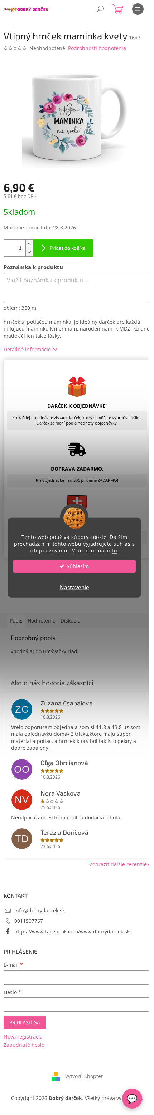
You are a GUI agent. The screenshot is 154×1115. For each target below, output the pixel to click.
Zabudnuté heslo (24, 1044)
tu (114, 550)
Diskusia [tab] (71, 620)
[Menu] (138, 9)
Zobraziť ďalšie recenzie (118, 864)
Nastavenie (74, 586)
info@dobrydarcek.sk (39, 910)
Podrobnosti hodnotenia (97, 48)
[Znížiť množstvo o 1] (29, 252)
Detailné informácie (27, 349)
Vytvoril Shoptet (84, 1076)
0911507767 (28, 920)
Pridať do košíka (68, 248)
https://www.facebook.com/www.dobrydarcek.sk (72, 931)
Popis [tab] (16, 620)
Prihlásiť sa (24, 1022)
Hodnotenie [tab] (42, 620)
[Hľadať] (100, 9)
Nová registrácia (23, 1036)
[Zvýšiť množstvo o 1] (29, 244)
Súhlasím (78, 566)
